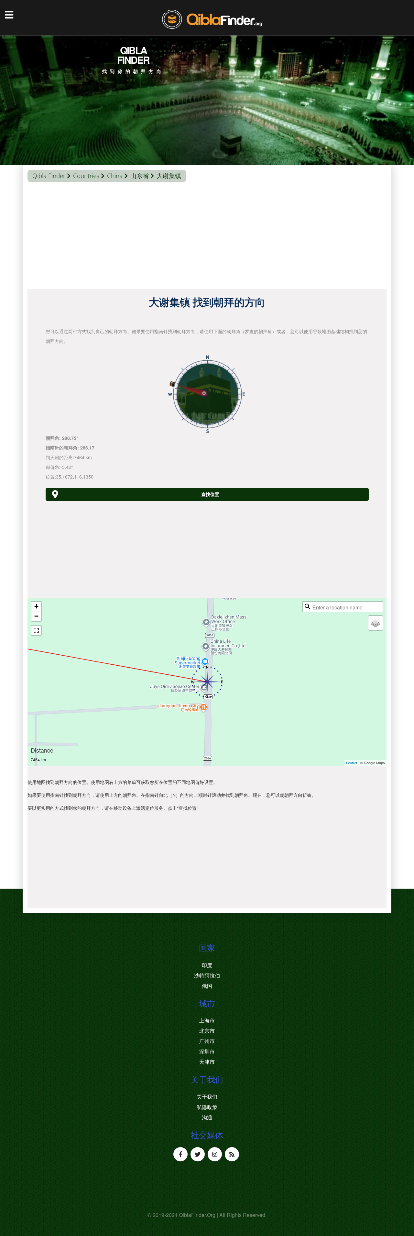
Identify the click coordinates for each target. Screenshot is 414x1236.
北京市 (207, 1030)
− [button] (36, 616)
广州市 (207, 1041)
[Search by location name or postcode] (307, 606)
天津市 (207, 1061)
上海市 (207, 1020)
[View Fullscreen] (36, 630)
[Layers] (375, 623)
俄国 (207, 985)
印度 (207, 965)
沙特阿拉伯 (207, 975)
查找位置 (210, 494)
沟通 (207, 1117)
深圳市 (207, 1051)
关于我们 (207, 1096)
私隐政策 (207, 1107)
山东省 (139, 176)
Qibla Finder (48, 176)
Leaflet (351, 762)
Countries (86, 176)
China (115, 176)
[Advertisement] (207, 237)
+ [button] (36, 606)
